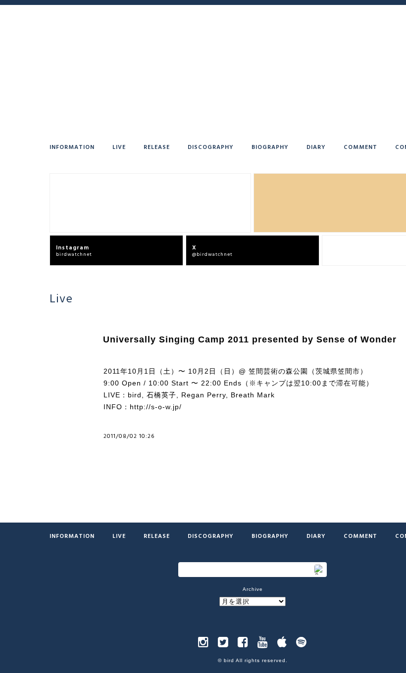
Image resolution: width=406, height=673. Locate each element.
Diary (316, 146)
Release (157, 146)
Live (119, 146)
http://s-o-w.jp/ (156, 407)
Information (72, 146)
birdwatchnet (74, 250)
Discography (211, 146)
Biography (270, 146)
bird (229, 660)
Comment (360, 146)
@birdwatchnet (212, 250)
